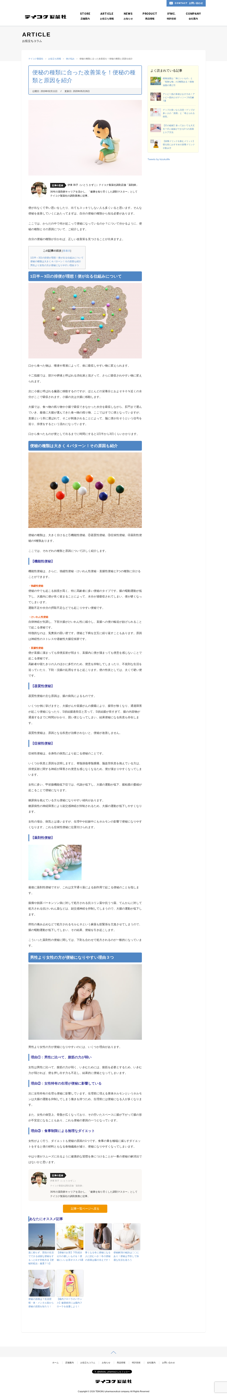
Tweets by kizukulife (159, 159)
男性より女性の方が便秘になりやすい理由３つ (54, 265)
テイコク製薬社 (35, 58)
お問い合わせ (168, 1362)
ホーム (55, 1362)
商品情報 (121, 1362)
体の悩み (70, 58)
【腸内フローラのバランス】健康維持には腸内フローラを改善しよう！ (69, 1303)
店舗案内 (69, 1362)
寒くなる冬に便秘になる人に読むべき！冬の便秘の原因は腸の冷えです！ (97, 1256)
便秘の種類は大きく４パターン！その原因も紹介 (55, 261)
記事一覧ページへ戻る (85, 1208)
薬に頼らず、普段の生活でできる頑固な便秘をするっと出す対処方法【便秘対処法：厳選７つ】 (41, 1258)
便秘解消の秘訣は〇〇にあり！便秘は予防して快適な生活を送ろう (126, 1256)
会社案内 (151, 1362)
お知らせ (106, 1362)
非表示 (66, 250)
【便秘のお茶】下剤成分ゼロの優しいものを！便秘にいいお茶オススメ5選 (70, 1256)
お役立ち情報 (54, 58)
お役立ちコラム (87, 1362)
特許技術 (136, 1362)
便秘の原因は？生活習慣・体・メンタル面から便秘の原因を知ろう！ (41, 1303)
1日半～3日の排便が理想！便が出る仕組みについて (57, 257)
